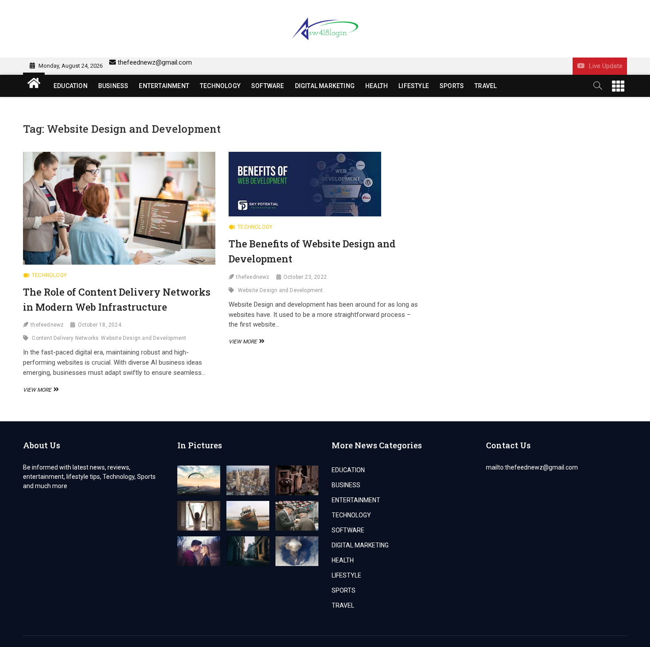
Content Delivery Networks (65, 338)
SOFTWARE (267, 85)
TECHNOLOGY (220, 85)
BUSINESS (113, 85)
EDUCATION (71, 85)
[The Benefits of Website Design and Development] (325, 184)
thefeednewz (47, 325)
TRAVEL (485, 85)
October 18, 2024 (99, 325)
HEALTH (376, 85)
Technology (49, 275)
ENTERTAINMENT (164, 85)
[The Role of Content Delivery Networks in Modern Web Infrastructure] (119, 208)
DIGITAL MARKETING (325, 85)
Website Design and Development (143, 338)
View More (40, 389)
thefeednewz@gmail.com (155, 62)
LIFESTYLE (413, 85)
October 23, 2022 (305, 277)
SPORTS (452, 85)
